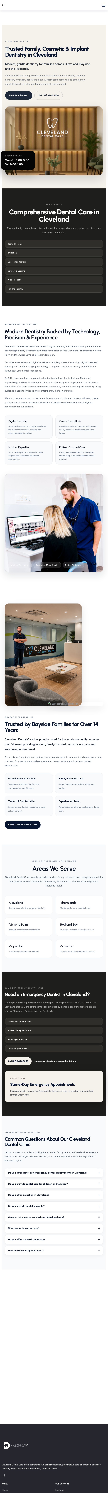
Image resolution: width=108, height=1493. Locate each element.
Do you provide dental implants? (26, 1206)
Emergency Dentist (17, 262)
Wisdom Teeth (14, 280)
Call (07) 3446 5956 (48, 95)
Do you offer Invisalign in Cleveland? (28, 1195)
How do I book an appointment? (26, 1250)
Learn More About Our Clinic (22, 824)
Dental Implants (15, 244)
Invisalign (12, 253)
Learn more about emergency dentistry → (55, 1061)
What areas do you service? (24, 1228)
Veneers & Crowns (16, 271)
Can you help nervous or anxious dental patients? (36, 1217)
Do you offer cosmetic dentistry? (26, 1239)
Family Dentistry (15, 289)
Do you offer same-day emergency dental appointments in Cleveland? (47, 1172)
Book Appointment (18, 95)
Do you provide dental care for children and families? (38, 1184)
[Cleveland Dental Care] (4, 5)
